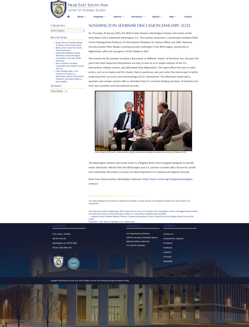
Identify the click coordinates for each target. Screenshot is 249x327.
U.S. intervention (137, 214)
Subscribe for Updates (173, 238)
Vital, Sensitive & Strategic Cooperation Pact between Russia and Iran (70, 66)
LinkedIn (167, 252)
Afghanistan (114, 211)
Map (173, 17)
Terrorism (138, 211)
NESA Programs (126, 211)
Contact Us (168, 234)
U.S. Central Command (135, 245)
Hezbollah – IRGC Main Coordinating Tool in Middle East (113, 222)
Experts (119, 17)
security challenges (115, 214)
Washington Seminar (167, 211)
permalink (162, 214)
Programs (100, 17)
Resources (139, 17)
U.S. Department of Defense (138, 234)
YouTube (167, 257)
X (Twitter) (167, 243)
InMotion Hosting (123, 281)
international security (97, 214)
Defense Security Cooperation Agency (142, 237)
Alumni (157, 17)
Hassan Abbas (191, 211)
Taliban (127, 214)
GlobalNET (168, 261)
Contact (188, 16)
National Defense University (137, 241)
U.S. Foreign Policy (150, 211)
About (82, 17)
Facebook (167, 247)
